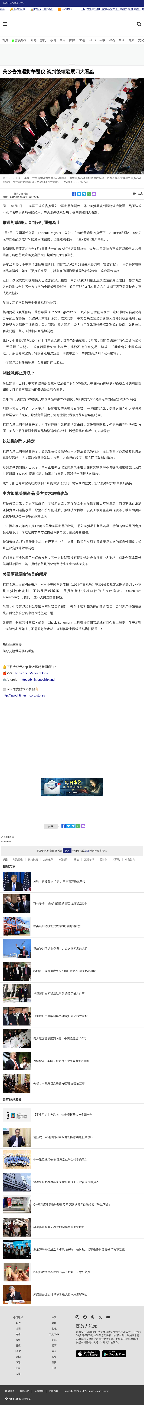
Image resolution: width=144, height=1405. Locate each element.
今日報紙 (18, 1317)
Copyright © (70, 1391)
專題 (18, 1362)
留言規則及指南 (6, 841)
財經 (82, 40)
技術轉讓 (33, 859)
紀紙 (54, 1339)
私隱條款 (53, 1391)
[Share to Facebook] (74, 194)
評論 (112, 40)
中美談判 (130, 859)
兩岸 (63, 40)
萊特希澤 (89, 859)
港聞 (53, 40)
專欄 (102, 40)
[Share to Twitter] (79, 194)
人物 (18, 1373)
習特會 (103, 859)
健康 (131, 40)
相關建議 (9, 1391)
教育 (54, 1351)
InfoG (92, 40)
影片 (18, 1323)
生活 (122, 40)
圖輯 (54, 1362)
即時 (34, 40)
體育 (54, 1345)
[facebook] (85, 1317)
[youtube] (108, 1317)
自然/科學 (54, 1334)
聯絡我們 (24, 1391)
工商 (54, 1368)
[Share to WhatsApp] (89, 194)
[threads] (92, 1317)
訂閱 (87, 850)
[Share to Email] (94, 194)
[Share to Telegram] (84, 194)
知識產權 (18, 859)
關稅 (76, 859)
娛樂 (54, 1356)
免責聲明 (39, 1391)
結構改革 (48, 859)
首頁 (5, 40)
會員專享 (21, 40)
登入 (67, 850)
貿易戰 (116, 859)
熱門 (43, 40)
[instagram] (77, 1317)
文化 (141, 40)
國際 (72, 40)
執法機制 (63, 859)
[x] (100, 1317)
